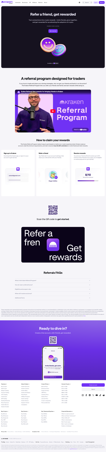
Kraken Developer (25, 392)
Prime (74, 442)
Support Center (25, 402)
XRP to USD (64, 390)
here (84, 316)
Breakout (23, 442)
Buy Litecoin (4, 426)
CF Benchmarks (56, 442)
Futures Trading (5, 392)
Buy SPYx (43, 420)
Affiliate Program (25, 396)
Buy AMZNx (44, 422)
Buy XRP (3, 420)
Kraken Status (25, 400)
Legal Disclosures (73, 449)
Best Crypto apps (66, 422)
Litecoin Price (44, 398)
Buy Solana (4, 424)
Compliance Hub (35, 431)
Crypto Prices (45, 384)
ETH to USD (64, 388)
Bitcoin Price (44, 386)
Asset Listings (24, 398)
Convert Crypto (66, 384)
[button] (17, 2)
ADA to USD (64, 398)
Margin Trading (5, 390)
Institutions (4, 396)
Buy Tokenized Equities (47, 411)
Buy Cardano (4, 422)
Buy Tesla (23, 416)
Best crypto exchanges (67, 424)
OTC (78, 442)
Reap (62, 442)
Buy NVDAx (44, 414)
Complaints (24, 404)
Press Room (24, 394)
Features (4, 384)
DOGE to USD (65, 396)
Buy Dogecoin (4, 418)
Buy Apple (23, 418)
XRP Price (43, 392)
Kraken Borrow (5, 404)
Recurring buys (5, 402)
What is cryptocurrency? (68, 414)
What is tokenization (67, 420)
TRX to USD (64, 400)
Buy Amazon (24, 420)
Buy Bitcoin (4, 414)
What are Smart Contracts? (68, 416)
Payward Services (44, 442)
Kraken (56, 63)
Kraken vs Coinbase (66, 426)
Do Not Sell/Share (26, 431)
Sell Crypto (4, 388)
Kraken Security (25, 386)
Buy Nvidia (24, 414)
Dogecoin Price (45, 390)
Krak (71, 442)
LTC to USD (64, 402)
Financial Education (67, 411)
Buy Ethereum (4, 416)
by (4, 438)
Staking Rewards (5, 400)
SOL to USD (64, 394)
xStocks (51, 442)
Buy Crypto (4, 386)
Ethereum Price (45, 388)
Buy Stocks (24, 411)
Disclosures (63, 431)
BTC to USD (64, 386)
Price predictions (45, 402)
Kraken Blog (24, 390)
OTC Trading (4, 394)
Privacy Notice (10, 431)
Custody (81, 442)
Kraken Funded (5, 406)
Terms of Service (44, 431)
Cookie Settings (18, 431)
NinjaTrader (18, 442)
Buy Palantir (24, 422)
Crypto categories (46, 400)
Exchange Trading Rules (54, 431)
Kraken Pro (12, 442)
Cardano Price (44, 394)
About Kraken (25, 384)
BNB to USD (64, 392)
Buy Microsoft (24, 424)
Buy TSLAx (44, 416)
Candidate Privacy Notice (72, 431)
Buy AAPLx (44, 418)
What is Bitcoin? (66, 418)
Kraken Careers (25, 388)
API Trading (4, 398)
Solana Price (44, 396)
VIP (27, 442)
